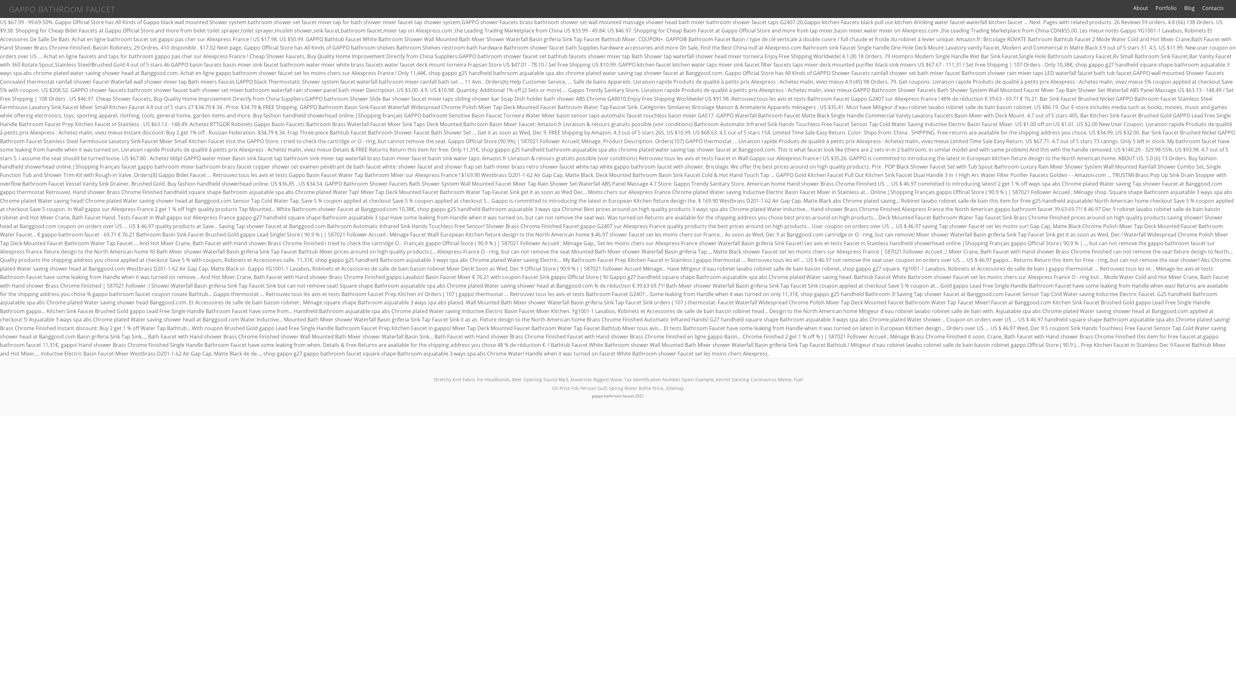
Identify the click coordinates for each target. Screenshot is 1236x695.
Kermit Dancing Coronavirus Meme (753, 379)
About (1140, 8)
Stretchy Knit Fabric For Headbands (472, 379)
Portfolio (1166, 8)
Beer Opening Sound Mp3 (540, 379)
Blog (1189, 8)
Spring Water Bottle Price (636, 388)
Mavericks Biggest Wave (596, 379)
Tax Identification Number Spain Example (669, 379)
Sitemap (675, 388)
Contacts (1213, 8)
